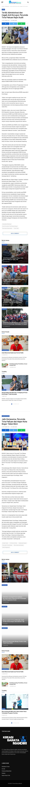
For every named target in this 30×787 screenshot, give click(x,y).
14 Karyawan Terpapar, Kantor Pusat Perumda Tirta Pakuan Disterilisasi (13, 301)
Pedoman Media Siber (6, 771)
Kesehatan (4, 244)
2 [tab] (13, 404)
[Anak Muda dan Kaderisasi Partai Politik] (15, 343)
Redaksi (3, 773)
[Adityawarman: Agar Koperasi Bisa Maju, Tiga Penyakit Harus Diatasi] (15, 275)
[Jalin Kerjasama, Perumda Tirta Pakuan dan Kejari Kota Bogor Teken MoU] (15, 441)
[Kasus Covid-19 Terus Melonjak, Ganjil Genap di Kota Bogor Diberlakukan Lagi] (15, 616)
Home (3, 6)
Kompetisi (4, 309)
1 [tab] (11, 404)
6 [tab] (18, 404)
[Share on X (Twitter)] (13, 23)
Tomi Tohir (16, 228)
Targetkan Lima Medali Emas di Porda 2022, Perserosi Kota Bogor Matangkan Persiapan (15, 323)
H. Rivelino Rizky (13, 543)
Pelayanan (7, 6)
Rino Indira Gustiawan (18, 545)
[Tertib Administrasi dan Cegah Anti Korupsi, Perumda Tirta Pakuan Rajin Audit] (15, 35)
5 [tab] (17, 404)
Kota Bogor (4, 266)
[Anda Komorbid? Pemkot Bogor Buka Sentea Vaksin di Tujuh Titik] (15, 254)
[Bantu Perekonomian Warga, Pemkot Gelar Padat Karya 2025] (15, 637)
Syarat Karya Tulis (6, 775)
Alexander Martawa (6, 224)
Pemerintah (4, 628)
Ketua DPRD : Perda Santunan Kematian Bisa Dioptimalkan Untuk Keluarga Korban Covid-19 (14, 577)
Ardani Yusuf (5, 543)
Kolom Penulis (5, 350)
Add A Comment (15, 233)
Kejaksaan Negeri (23, 543)
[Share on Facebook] (5, 23)
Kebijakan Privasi (5, 766)
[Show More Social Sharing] (27, 23)
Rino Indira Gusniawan (7, 228)
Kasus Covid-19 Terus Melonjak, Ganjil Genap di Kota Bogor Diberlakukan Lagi (13, 620)
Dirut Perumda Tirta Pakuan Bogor (10, 226)
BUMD (3, 9)
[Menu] (2, 2)
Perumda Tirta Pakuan (7, 545)
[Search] (28, 2)
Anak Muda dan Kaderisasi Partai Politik (12, 352)
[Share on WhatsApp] (21, 23)
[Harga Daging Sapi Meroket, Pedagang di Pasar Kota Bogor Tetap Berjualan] (15, 383)
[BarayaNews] (15, 2)
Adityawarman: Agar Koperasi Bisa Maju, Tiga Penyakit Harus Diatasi (14, 280)
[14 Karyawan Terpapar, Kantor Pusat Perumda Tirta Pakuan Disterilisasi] (15, 297)
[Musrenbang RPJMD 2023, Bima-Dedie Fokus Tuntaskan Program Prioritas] (15, 702)
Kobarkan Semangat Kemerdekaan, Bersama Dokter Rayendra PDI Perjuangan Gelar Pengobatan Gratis (14, 598)
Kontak (3, 768)
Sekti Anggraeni (6, 547)
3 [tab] (14, 404)
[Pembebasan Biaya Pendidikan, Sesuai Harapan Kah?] (5, 365)
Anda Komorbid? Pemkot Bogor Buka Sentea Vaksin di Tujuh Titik (13, 258)
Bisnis (3, 708)
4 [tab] (15, 404)
